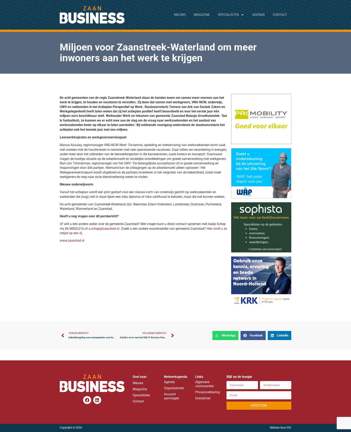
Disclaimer (202, 398)
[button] (225, 335)
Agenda (258, 15)
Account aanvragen (171, 396)
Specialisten (228, 15)
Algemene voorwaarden (204, 384)
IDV (289, 427)
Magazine (202, 15)
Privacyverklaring (206, 392)
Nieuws (180, 15)
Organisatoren (174, 388)
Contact (280, 15)
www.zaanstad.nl (72, 240)
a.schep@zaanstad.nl (104, 229)
